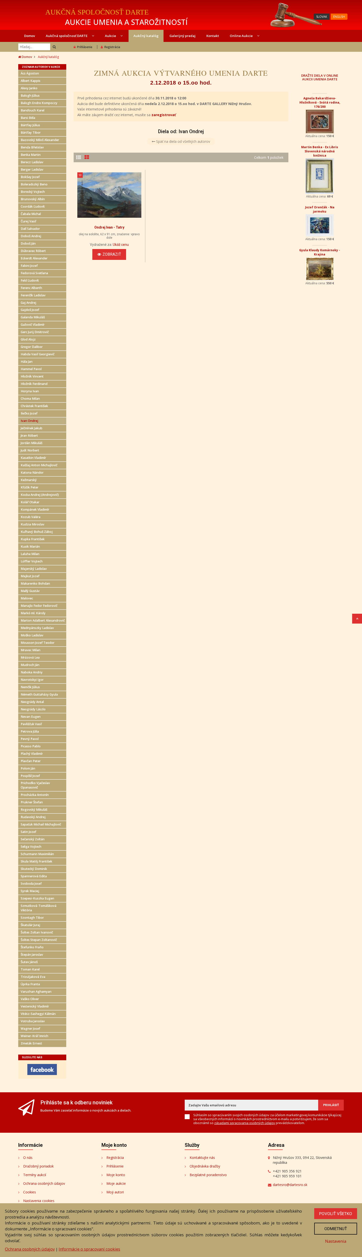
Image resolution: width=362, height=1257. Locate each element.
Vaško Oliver (30, 999)
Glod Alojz (28, 339)
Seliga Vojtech (31, 846)
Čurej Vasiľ (28, 221)
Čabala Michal (31, 214)
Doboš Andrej (31, 236)
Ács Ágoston (30, 73)
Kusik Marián (30, 546)
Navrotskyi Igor (32, 680)
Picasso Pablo (31, 746)
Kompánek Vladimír (35, 509)
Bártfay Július (30, 125)
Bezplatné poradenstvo (208, 1174)
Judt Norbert (30, 450)
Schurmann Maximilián (37, 854)
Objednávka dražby (205, 1166)
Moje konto (115, 1174)
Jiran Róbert (29, 435)
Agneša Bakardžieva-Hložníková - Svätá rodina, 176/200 (319, 102)
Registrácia (112, 47)
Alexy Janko (29, 88)
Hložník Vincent (32, 376)
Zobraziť (111, 254)
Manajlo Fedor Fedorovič (39, 606)
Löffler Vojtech (32, 561)
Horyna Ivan (30, 391)
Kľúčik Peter (29, 487)
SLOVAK (321, 17)
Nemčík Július (30, 687)
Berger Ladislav (32, 169)
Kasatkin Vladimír (33, 458)
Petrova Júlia (30, 731)
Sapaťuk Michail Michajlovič (41, 824)
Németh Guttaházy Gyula (39, 694)
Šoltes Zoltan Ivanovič (37, 932)
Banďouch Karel (32, 110)
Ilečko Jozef (29, 413)
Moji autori (115, 1192)
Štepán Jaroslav (32, 954)
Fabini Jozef (29, 266)
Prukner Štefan (32, 802)
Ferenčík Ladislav (33, 295)
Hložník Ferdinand (34, 384)
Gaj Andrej (28, 303)
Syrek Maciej (30, 891)
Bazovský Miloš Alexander (40, 140)
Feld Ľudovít (30, 280)
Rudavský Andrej (33, 817)
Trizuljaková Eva (33, 977)
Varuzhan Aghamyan (36, 991)
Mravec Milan (30, 650)
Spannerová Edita (34, 876)
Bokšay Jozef (30, 177)
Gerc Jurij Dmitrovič (35, 332)
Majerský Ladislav (34, 569)
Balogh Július (30, 95)
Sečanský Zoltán (33, 839)
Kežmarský (29, 480)
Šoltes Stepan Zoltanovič (39, 940)
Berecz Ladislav (32, 162)
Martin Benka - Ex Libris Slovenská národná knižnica (319, 151)
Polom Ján (28, 768)
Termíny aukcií (34, 1174)
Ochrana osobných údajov (44, 1183)
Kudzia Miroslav (32, 524)
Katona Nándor (32, 472)
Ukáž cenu (121, 245)
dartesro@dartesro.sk (290, 1184)
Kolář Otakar (30, 502)
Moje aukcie (116, 1183)
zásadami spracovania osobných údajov (244, 1123)
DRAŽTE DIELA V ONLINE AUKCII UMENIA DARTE (319, 77)
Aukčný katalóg (146, 36)
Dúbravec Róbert (33, 251)
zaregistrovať (163, 114)
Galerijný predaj (182, 36)
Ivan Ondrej (29, 421)
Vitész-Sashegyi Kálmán (38, 1014)
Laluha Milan (30, 554)
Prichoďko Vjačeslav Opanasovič (35, 785)
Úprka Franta (30, 984)
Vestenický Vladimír (35, 1006)
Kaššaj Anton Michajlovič (39, 465)
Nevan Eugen (31, 717)
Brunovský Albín (33, 199)
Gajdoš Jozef (30, 310)
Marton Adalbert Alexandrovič (43, 620)
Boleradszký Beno (34, 184)
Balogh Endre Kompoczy (39, 103)
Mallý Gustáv (30, 591)
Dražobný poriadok (38, 1166)
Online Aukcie (241, 36)
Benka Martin (31, 155)
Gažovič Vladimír (33, 325)
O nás (28, 1157)
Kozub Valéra (30, 517)
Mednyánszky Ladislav (37, 628)
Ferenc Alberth (31, 288)
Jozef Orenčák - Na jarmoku (319, 209)
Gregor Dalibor (32, 347)
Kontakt (212, 36)
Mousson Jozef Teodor (37, 643)
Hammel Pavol (31, 369)
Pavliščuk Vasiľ (31, 724)
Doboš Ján (28, 243)
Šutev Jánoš (29, 962)
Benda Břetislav (32, 147)
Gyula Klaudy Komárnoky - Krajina (319, 252)
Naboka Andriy (32, 672)
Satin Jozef (28, 832)
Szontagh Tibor (32, 918)
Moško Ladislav (32, 635)
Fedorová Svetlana (34, 273)
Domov (29, 36)
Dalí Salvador (30, 229)
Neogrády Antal (32, 702)
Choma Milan (30, 398)
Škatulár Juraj (30, 925)
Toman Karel (30, 969)
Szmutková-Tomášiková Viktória (38, 908)
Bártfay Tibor (31, 132)
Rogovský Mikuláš (34, 810)
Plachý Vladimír (32, 754)
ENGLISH (339, 17)
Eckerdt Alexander (34, 258)
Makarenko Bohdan (35, 583)
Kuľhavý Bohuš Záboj (37, 532)
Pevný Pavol (30, 739)
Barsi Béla (28, 118)
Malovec (27, 598)
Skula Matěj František (36, 861)
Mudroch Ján (30, 665)
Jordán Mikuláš (31, 443)
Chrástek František (34, 406)
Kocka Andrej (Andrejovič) (40, 495)
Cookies (29, 1192)
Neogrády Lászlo (33, 709)
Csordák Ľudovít (33, 206)
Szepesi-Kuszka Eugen (37, 898)
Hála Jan (27, 361)
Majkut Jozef (30, 576)
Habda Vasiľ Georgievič (37, 354)
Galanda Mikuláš (33, 317)
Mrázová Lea (30, 657)
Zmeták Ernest (31, 1043)
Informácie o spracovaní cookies (89, 1249)
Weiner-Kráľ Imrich (34, 1036)
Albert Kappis (30, 81)
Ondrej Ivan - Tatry (109, 227)
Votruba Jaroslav (33, 1021)
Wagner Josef (30, 1028)
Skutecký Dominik (34, 869)
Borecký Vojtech (33, 192)
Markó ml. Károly (33, 613)
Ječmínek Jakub (31, 428)
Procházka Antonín (35, 795)
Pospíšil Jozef (30, 776)
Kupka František (33, 539)
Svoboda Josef (31, 883)
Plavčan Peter (31, 761)
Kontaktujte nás (202, 1157)
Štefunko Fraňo (32, 947)
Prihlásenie (84, 47)
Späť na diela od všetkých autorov (182, 141)
